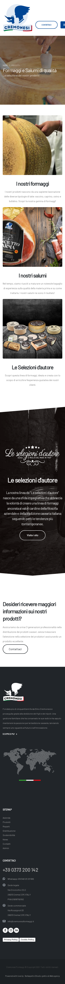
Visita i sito (32, 535)
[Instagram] (10, 930)
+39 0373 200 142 (20, 869)
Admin (6, 848)
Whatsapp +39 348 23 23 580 (21, 879)
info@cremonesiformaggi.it (21, 921)
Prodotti (6, 822)
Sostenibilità (9, 835)
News (5, 839)
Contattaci (46, 25)
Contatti (6, 843)
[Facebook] (5, 930)
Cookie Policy (27, 939)
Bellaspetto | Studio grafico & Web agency (42, 976)
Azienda (6, 817)
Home (5, 65)
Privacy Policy (11, 939)
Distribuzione (9, 830)
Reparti (6, 826)
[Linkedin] (16, 930)
